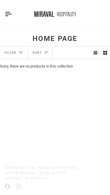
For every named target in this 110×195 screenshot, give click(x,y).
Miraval (17, 168)
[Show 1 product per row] (95, 53)
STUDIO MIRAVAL (20, 173)
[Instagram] (18, 186)
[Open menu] (13, 14)
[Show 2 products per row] (105, 53)
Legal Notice (53, 173)
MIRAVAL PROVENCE (58, 168)
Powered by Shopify (26, 178)
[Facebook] (7, 186)
